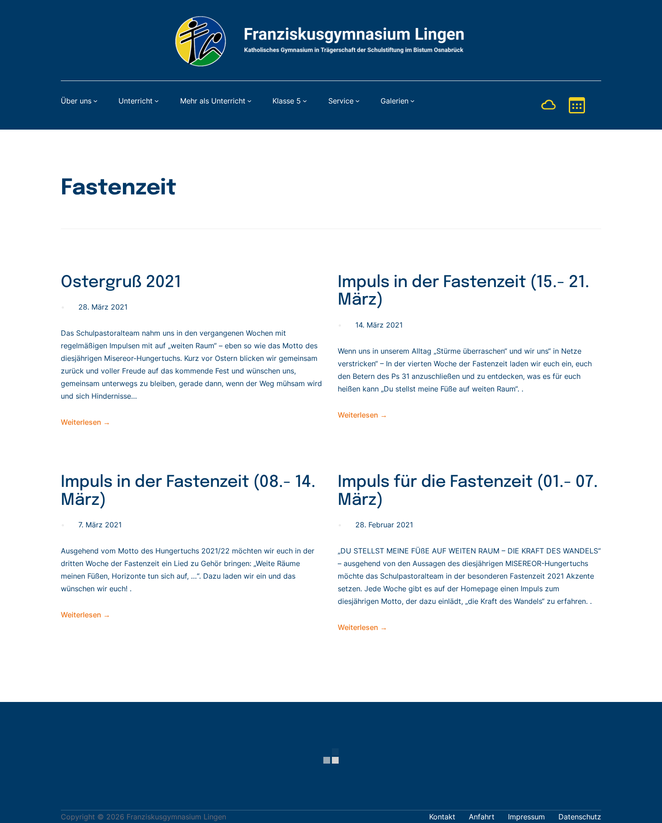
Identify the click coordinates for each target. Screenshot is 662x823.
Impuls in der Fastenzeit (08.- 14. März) (188, 491)
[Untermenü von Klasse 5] (305, 101)
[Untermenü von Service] (357, 101)
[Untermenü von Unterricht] (156, 101)
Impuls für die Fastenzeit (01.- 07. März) (468, 491)
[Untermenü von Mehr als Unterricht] (249, 101)
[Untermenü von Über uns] (95, 101)
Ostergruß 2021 (121, 282)
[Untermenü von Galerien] (412, 101)
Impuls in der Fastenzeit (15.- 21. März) (463, 291)
